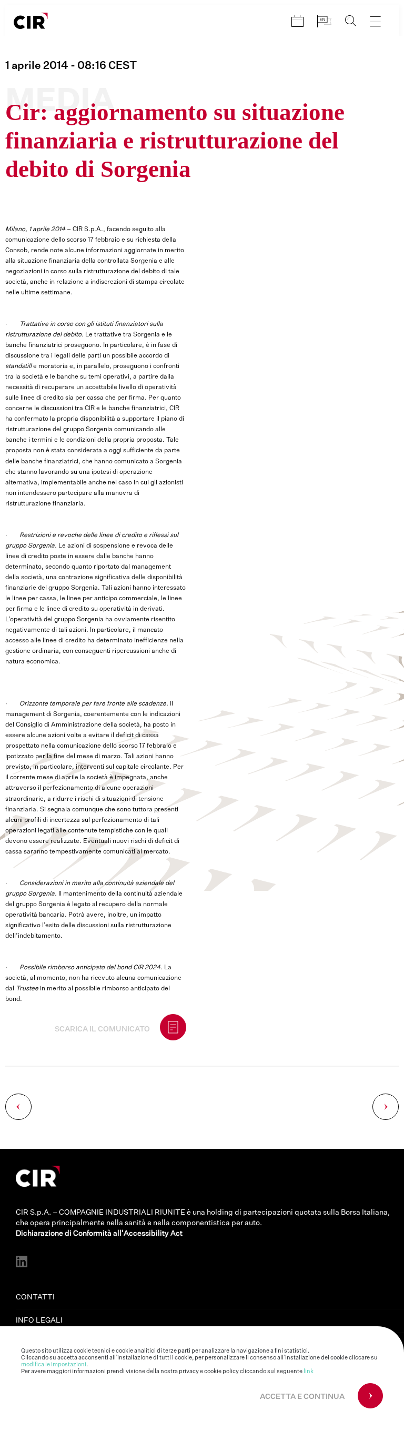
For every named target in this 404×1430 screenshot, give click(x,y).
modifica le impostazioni (53, 1364)
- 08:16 (71, 66)
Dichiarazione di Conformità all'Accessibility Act (99, 1233)
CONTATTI (35, 1297)
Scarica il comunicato (102, 1029)
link (309, 1371)
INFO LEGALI (39, 1320)
